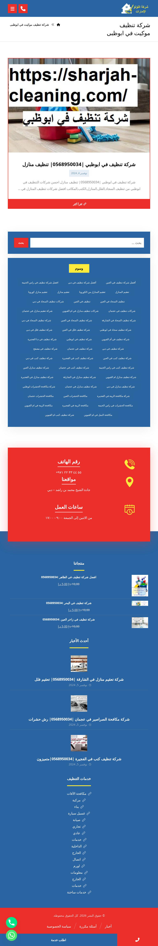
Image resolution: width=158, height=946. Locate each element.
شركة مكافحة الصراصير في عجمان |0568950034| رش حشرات (79, 719)
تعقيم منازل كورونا (37, 292)
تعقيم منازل (63, 292)
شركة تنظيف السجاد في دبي (36, 320)
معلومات (77, 872)
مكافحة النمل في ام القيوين (98, 415)
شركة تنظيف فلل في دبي (39, 330)
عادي (76, 833)
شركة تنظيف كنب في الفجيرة (77, 358)
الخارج (76, 852)
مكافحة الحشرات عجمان (40, 396)
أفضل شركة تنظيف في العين (121, 282)
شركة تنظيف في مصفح (45, 348)
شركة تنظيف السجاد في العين (76, 320)
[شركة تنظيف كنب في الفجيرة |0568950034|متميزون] (79, 743)
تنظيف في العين (82, 301)
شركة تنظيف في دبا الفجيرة (42, 339)
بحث (21, 243)
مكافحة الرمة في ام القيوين (38, 405)
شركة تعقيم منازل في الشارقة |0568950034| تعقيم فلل (79, 679)
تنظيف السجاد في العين (112, 301)
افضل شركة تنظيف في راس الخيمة (40, 282)
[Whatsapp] (11, 935)
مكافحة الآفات (76, 793)
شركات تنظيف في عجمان (121, 311)
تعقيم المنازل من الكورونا (92, 292)
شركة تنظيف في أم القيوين (115, 339)
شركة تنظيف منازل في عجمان (81, 386)
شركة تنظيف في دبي (113, 348)
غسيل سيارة (76, 813)
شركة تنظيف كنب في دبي (39, 358)
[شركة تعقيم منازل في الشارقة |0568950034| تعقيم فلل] (79, 663)
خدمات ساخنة (76, 892)
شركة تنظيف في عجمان (79, 348)
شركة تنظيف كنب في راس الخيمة (116, 367)
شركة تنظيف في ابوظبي (79, 339)
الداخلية (76, 846)
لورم (76, 866)
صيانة (76, 820)
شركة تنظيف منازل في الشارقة (79, 377)
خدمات (76, 839)
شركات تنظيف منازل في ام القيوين (80, 311)
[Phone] (11, 922)
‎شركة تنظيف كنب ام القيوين (59, 415)
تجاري (76, 826)
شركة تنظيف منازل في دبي (121, 386)
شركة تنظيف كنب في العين (117, 358)
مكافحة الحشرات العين (75, 396)
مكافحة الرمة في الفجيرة (75, 405)
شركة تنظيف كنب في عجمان (74, 367)
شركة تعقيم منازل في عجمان (37, 311)
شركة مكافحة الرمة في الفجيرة (113, 396)
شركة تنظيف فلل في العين (76, 330)
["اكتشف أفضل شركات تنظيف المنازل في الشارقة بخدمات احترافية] (135, 8)
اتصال (77, 859)
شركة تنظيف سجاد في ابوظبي (115, 330)
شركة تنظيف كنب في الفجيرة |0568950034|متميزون (79, 758)
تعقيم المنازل (122, 292)
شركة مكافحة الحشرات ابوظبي (39, 386)
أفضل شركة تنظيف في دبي (82, 282)
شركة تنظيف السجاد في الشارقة (119, 320)
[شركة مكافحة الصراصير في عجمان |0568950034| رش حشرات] (79, 703)
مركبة (76, 800)
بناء (76, 806)
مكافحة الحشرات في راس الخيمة (115, 405)
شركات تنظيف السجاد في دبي (48, 301)
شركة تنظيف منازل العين (36, 367)
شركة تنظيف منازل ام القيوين (121, 377)
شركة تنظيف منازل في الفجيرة (37, 377)
